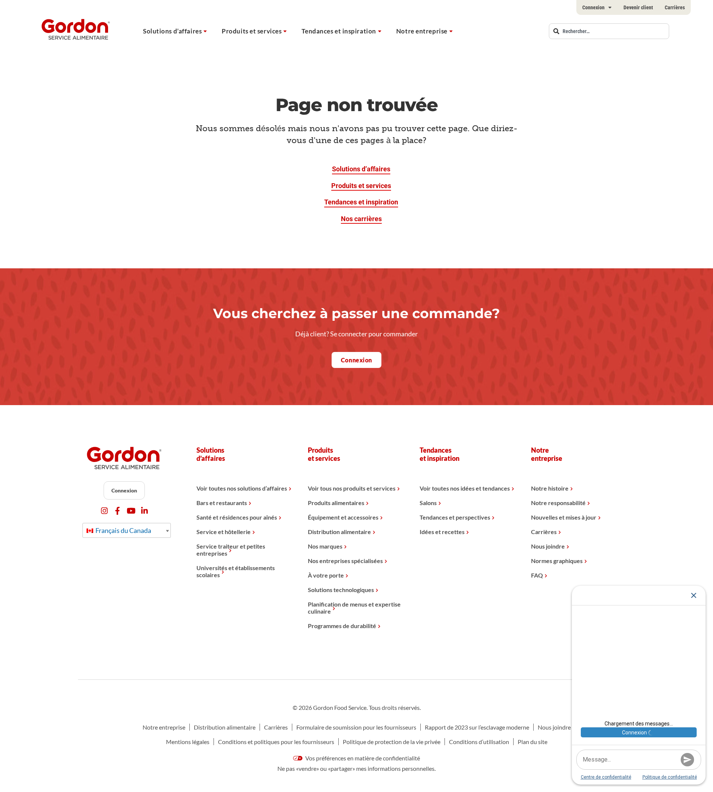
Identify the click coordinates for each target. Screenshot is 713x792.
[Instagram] (104, 511)
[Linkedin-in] (144, 511)
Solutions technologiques (341, 589)
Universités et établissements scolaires (235, 571)
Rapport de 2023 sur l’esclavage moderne (477, 727)
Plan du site (532, 741)
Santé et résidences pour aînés (236, 517)
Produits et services (251, 31)
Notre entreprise (421, 31)
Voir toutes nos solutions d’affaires (241, 488)
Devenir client (638, 7)
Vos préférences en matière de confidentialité (362, 758)
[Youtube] (131, 511)
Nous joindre (548, 546)
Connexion (593, 7)
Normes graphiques (557, 560)
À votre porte (326, 575)
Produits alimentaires (336, 502)
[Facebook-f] (117, 511)
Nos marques (325, 546)
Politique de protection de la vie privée (391, 741)
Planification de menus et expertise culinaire (354, 608)
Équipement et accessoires (343, 517)
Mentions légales (187, 741)
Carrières (675, 7)
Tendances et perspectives (455, 517)
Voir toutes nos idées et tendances (465, 488)
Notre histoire (550, 488)
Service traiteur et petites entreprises (230, 550)
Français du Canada (122, 530)
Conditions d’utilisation (479, 741)
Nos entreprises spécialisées (345, 560)
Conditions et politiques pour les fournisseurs (276, 741)
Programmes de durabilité (342, 625)
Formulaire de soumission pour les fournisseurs (356, 727)
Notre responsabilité (558, 502)
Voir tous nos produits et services (351, 488)
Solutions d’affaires (172, 31)
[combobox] (609, 31)
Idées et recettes (442, 531)
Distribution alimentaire (339, 531)
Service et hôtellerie (223, 531)
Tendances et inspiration (339, 31)
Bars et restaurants (221, 502)
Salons (428, 502)
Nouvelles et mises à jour (563, 517)
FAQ (537, 575)
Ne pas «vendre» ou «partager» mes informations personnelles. (356, 768)
